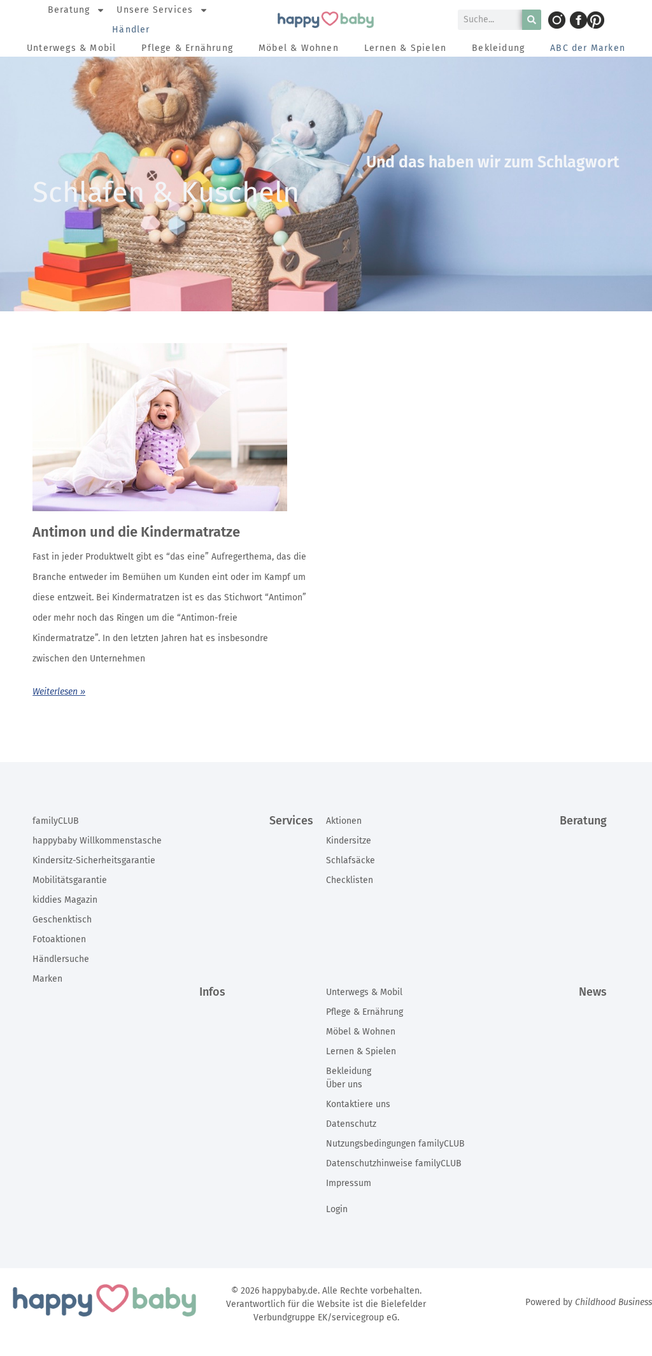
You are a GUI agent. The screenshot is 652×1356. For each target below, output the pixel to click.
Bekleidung (498, 48)
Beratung (69, 9)
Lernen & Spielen (405, 48)
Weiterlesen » (58, 691)
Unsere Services (155, 9)
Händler (131, 29)
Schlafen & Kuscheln (165, 192)
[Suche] (531, 20)
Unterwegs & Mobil (71, 48)
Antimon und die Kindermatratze (136, 531)
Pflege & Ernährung (187, 48)
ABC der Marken (587, 48)
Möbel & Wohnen (299, 48)
